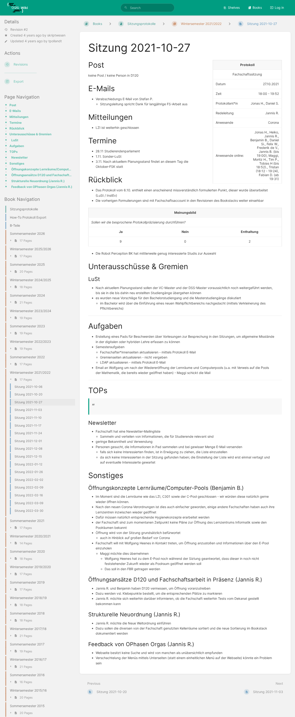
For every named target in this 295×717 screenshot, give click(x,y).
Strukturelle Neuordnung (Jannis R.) (38, 181)
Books (257, 7)
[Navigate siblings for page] (229, 23)
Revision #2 (19, 29)
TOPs (13, 152)
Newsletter (19, 157)
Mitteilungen (18, 117)
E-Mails (15, 111)
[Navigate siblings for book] (110, 23)
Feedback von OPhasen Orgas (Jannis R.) (41, 187)
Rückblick (16, 128)
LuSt (14, 140)
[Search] (125, 8)
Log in (279, 7)
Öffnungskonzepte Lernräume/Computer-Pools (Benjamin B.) (41, 169)
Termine (15, 122)
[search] (147, 7)
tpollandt (55, 41)
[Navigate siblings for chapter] (163, 23)
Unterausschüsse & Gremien (30, 134)
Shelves (234, 7)
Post (12, 105)
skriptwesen (56, 35)
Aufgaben (16, 146)
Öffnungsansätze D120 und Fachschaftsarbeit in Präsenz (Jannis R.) (41, 175)
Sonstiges (16, 163)
